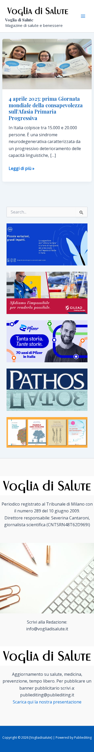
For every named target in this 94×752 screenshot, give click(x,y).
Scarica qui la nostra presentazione (47, 702)
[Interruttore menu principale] (83, 16)
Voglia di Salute (19, 19)
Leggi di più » (21, 168)
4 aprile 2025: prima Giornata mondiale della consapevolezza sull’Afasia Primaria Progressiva (46, 108)
